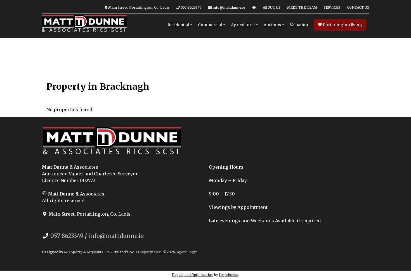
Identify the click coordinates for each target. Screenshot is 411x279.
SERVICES (332, 7)
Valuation (299, 24)
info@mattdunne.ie (228, 7)
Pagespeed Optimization (192, 275)
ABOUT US (271, 7)
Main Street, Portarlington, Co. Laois (138, 7)
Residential (178, 24)
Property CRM (150, 252)
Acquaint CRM (98, 252)
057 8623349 (191, 7)
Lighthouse (228, 275)
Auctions (272, 24)
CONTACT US (358, 7)
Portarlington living (342, 24)
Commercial (210, 24)
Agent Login (187, 252)
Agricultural (243, 24)
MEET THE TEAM (302, 7)
